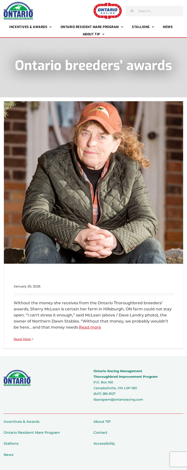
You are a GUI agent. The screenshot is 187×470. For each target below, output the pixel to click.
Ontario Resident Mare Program (32, 432)
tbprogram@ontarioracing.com (118, 399)
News (8, 454)
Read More (22, 339)
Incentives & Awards (21, 421)
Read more (90, 327)
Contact (100, 432)
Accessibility (104, 443)
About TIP (102, 421)
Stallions (11, 443)
